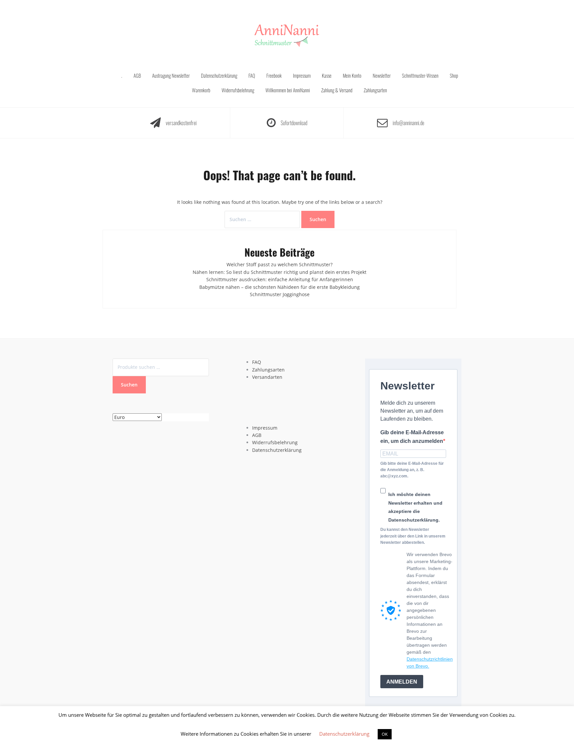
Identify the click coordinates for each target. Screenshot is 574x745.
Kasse (327, 75)
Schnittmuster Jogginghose (280, 294)
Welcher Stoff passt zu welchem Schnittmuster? (280, 264)
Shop (454, 75)
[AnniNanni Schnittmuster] (287, 36)
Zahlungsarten (375, 90)
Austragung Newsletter (171, 75)
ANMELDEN (401, 682)
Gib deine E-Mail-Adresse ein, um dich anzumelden (412, 437)
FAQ (251, 75)
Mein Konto (352, 75)
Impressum (302, 75)
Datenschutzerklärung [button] (344, 733)
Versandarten (267, 377)
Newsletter (382, 75)
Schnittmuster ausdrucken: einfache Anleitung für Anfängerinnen (279, 279)
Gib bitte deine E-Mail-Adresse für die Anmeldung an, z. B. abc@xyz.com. (412, 469)
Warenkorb (201, 90)
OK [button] (385, 734)
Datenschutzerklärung (219, 75)
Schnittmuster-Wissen (420, 75)
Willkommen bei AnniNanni (287, 90)
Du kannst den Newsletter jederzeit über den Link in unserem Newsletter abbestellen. (412, 535)
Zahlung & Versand (336, 90)
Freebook (274, 75)
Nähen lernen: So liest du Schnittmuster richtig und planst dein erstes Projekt (279, 272)
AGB (137, 75)
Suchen (129, 384)
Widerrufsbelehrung (238, 90)
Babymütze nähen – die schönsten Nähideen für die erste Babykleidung (279, 287)
